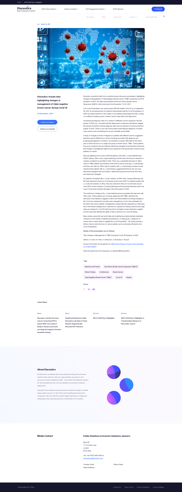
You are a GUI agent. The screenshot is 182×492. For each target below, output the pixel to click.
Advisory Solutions (70, 9)
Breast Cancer (118, 272)
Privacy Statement (143, 487)
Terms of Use (129, 487)
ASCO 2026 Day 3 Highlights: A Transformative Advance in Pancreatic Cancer (48, 2)
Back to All (45, 24)
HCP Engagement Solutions (95, 9)
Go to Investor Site (151, 17)
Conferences (104, 272)
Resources (117, 17)
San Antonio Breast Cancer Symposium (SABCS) (121, 267)
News (104, 17)
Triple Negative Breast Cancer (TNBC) (98, 277)
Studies (129, 277)
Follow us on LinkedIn (47, 129)
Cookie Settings (158, 487)
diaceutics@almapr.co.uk (93, 458)
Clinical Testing (90, 272)
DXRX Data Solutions (48, 9)
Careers (132, 17)
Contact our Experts (47, 122)
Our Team (90, 17)
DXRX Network (118, 9)
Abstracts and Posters (92, 267)
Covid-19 (119, 277)
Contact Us (158, 9)
